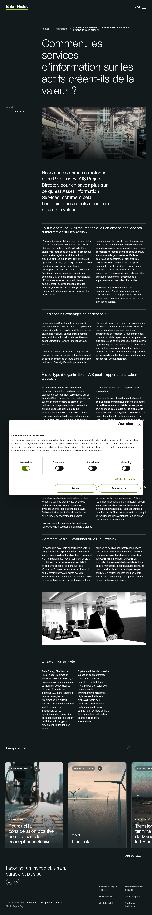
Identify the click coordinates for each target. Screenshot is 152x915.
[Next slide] (141, 749)
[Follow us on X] (17, 882)
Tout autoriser (119, 488)
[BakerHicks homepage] (17, 7)
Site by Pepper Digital (16, 906)
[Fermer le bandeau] (139, 424)
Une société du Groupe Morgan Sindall (44, 902)
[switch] (59, 468)
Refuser (75, 488)
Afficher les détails (125, 479)
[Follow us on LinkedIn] (9, 882)
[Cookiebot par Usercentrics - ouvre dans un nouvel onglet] (120, 424)
